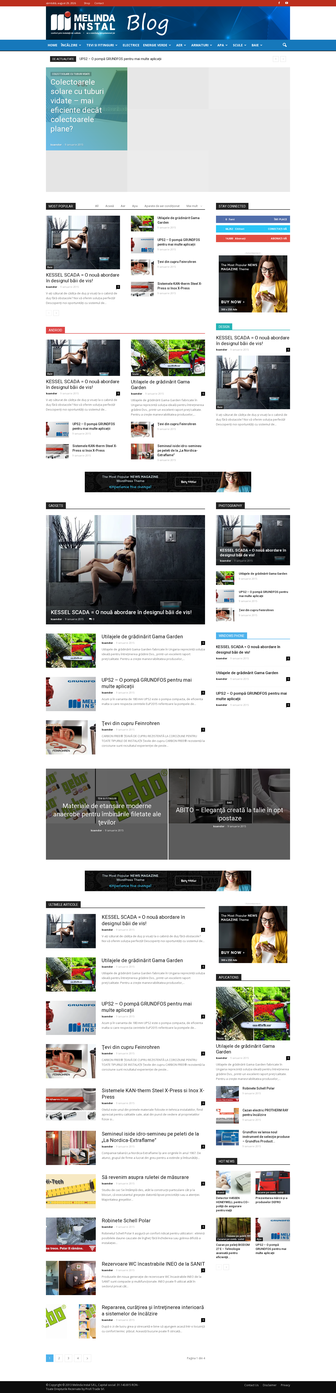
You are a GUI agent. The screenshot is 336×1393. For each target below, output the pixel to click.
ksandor (56, 144)
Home (52, 45)
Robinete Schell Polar (126, 1215)
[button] (284, 45)
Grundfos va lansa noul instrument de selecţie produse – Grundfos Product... (266, 1131)
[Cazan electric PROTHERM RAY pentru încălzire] (227, 1111)
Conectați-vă (277, 228)
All (97, 206)
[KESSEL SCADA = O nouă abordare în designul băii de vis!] (83, 242)
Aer (179, 45)
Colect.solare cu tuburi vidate (71, 74)
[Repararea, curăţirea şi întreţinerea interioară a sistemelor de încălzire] (71, 1316)
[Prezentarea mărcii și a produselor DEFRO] (273, 1177)
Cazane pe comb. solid (270, 1187)
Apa (220, 45)
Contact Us (251, 1380)
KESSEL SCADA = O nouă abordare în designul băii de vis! (82, 277)
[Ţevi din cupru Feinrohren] (142, 267)
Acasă (109, 206)
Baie (255, 45)
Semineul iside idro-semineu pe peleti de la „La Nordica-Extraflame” (179, 450)
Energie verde (155, 45)
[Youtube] (286, 3)
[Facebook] (279, 3)
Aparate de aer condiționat (162, 206)
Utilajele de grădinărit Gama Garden (142, 634)
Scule (238, 45)
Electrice (131, 45)
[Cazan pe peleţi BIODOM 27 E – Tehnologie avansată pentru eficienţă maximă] (233, 1224)
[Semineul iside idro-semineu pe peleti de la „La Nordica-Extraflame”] (142, 451)
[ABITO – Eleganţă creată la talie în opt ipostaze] (229, 793)
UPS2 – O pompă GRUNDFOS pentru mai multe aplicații (271, 1244)
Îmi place (280, 219)
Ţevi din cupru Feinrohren (98, 59)
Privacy (285, 1380)
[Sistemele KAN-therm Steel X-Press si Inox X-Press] (142, 289)
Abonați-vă (279, 238)
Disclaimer (270, 1380)
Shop (87, 3)
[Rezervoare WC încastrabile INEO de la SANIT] (71, 1273)
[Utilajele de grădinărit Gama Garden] (142, 223)
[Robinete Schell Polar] (71, 1229)
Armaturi (199, 45)
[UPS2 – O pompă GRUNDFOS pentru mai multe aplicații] (142, 245)
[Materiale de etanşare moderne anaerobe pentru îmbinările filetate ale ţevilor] (107, 793)
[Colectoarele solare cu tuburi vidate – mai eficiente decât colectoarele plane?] (86, 94)
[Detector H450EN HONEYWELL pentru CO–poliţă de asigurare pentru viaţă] (233, 1177)
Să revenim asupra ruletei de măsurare (145, 1172)
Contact (99, 3)
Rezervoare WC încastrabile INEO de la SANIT (153, 1259)
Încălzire (69, 45)
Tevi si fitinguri (100, 45)
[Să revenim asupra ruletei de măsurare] (71, 1186)
